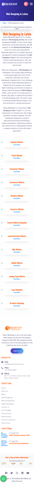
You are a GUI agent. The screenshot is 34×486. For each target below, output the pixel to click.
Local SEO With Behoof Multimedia (19, 443)
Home (4, 23)
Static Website (17, 155)
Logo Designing (17, 289)
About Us (16, 351)
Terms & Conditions (8, 420)
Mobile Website (17, 263)
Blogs (3, 394)
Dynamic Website (17, 142)
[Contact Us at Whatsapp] (3, 478)
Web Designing (6, 397)
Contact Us (5, 407)
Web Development (8, 401)
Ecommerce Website (17, 182)
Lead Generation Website (17, 236)
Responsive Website (17, 169)
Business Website (17, 195)
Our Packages (6, 410)
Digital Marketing (7, 404)
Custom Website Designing (17, 222)
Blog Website (17, 249)
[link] (6, 473)
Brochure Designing (17, 303)
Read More (17, 145)
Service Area (5, 423)
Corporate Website (17, 209)
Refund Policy (6, 417)
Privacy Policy (6, 413)
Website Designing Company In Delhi (19, 435)
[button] (31, 4)
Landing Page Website (17, 276)
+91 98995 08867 (11, 370)
